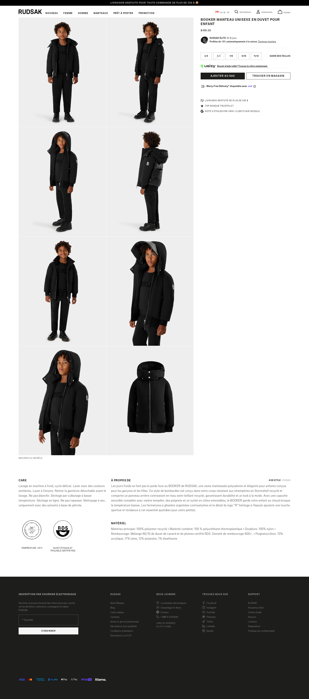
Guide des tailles (280, 56)
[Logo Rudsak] (30, 11)
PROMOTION (146, 13)
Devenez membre (267, 41)
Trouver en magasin (268, 76)
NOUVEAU (51, 13)
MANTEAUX (101, 13)
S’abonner (48, 631)
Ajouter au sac (222, 76)
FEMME (68, 13)
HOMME (83, 13)
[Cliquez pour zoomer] (62, 72)
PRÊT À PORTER (123, 13)
